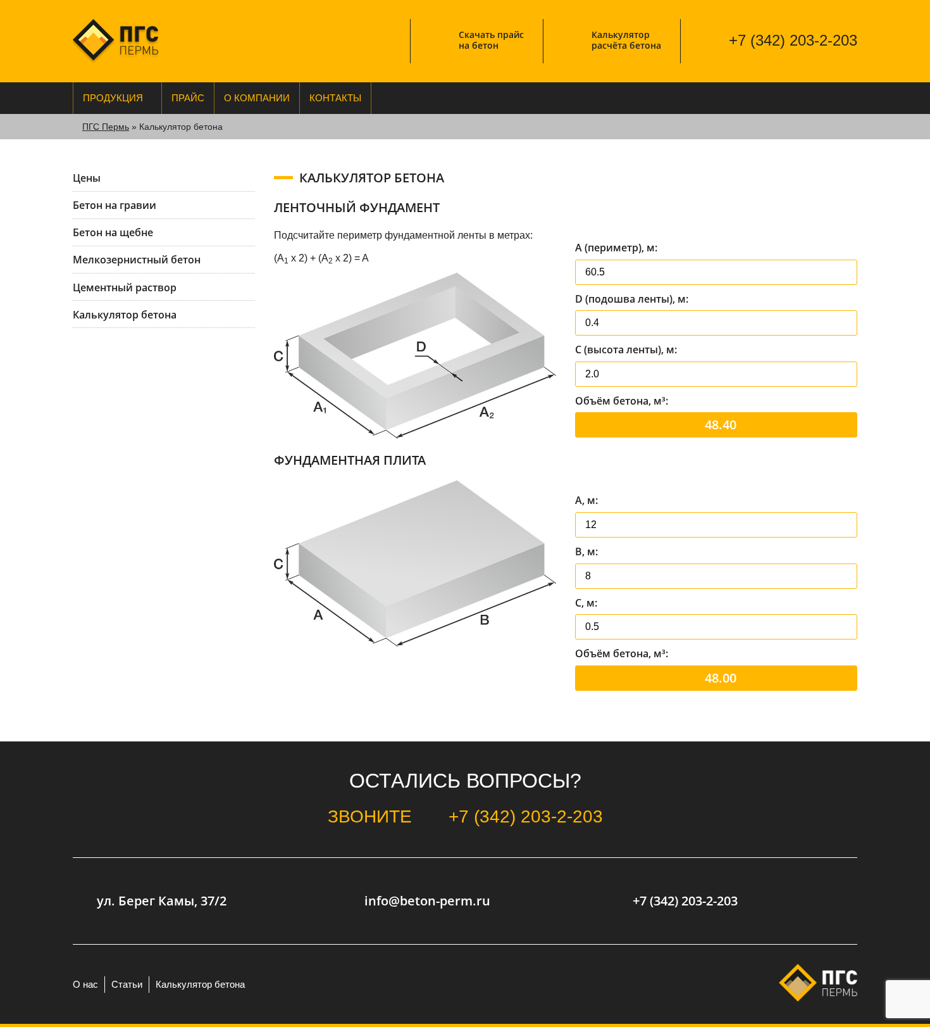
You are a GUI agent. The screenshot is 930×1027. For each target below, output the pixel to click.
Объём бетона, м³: (621, 401)
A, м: (586, 500)
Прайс (187, 97)
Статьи (126, 984)
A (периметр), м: (616, 248)
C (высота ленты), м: (626, 349)
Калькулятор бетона (200, 984)
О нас (85, 984)
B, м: (586, 551)
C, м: (586, 603)
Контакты (335, 97)
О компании (257, 97)
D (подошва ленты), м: (631, 299)
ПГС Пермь (105, 127)
